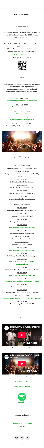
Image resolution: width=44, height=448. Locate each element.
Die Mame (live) (22, 382)
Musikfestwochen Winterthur (22, 227)
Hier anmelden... (21, 54)
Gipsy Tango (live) (22, 386)
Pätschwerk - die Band (22, 423)
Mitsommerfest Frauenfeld (22, 119)
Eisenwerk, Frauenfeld (22, 107)
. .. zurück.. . (22, 444)
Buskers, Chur (22, 113)
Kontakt (22, 430)
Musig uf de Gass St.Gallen (22, 275)
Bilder (22, 426)
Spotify (21, 402)
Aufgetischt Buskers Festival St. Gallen (22, 298)
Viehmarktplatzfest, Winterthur (22, 100)
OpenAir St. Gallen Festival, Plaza (22, 281)
